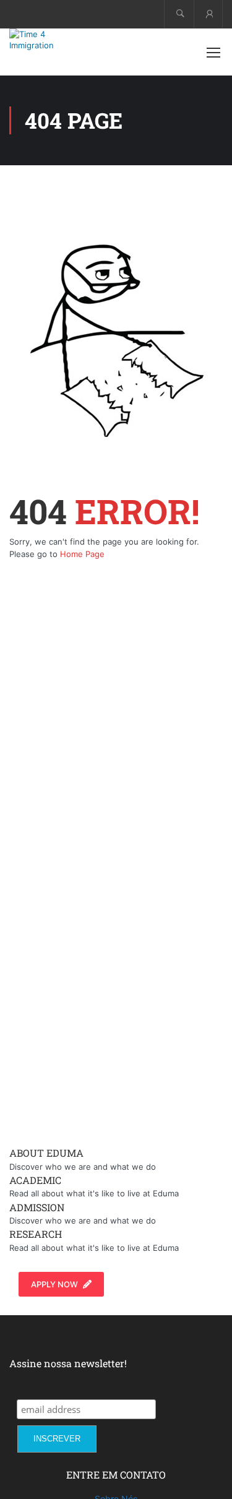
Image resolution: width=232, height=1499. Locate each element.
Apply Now (54, 1284)
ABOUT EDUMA (46, 1152)
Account (208, 14)
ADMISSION (36, 1207)
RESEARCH (35, 1233)
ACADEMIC (35, 1179)
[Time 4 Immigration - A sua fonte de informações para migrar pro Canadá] (49, 39)
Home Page (82, 554)
